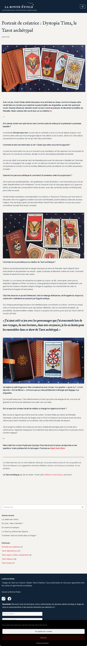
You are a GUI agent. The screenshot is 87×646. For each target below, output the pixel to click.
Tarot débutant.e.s (9, 551)
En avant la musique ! (10, 527)
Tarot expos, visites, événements (15, 555)
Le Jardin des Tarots (10, 519)
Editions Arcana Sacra (53, 475)
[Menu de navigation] (82, 6)
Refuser (43, 638)
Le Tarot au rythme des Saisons (15, 531)
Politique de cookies (42, 643)
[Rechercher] (82, 507)
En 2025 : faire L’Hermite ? (12, 523)
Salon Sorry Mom (57, 448)
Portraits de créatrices (11, 547)
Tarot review (7, 563)
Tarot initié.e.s (7, 559)
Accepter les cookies (43, 631)
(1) (51, 111)
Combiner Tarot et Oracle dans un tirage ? (19, 535)
